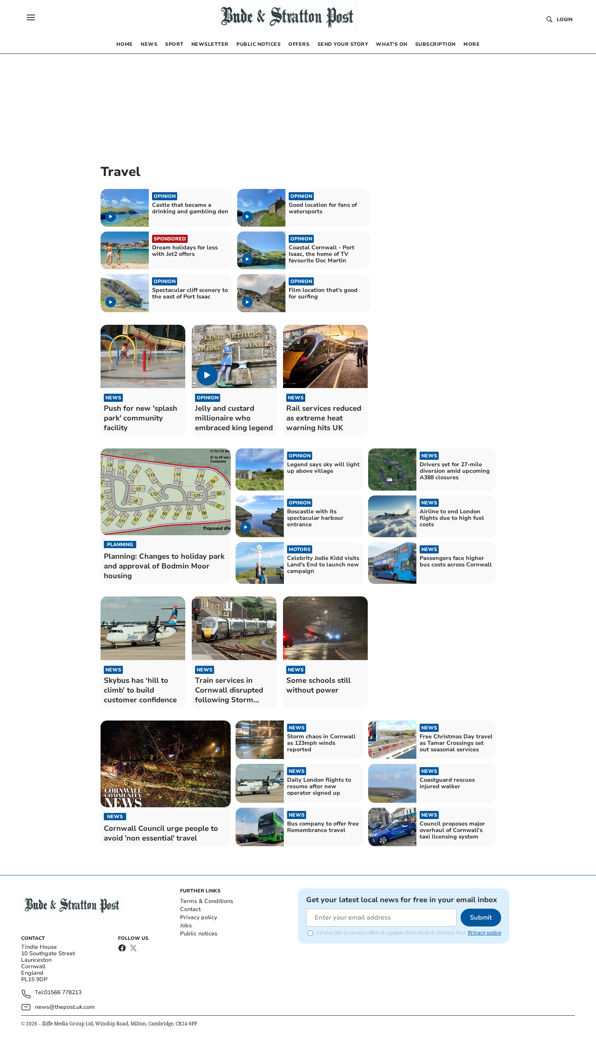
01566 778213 (62, 992)
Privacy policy (198, 917)
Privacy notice (484, 933)
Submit (481, 917)
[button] (31, 17)
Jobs (186, 925)
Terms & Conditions (206, 901)
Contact (190, 909)
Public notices (198, 933)
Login (564, 19)
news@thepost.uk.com (65, 1007)
